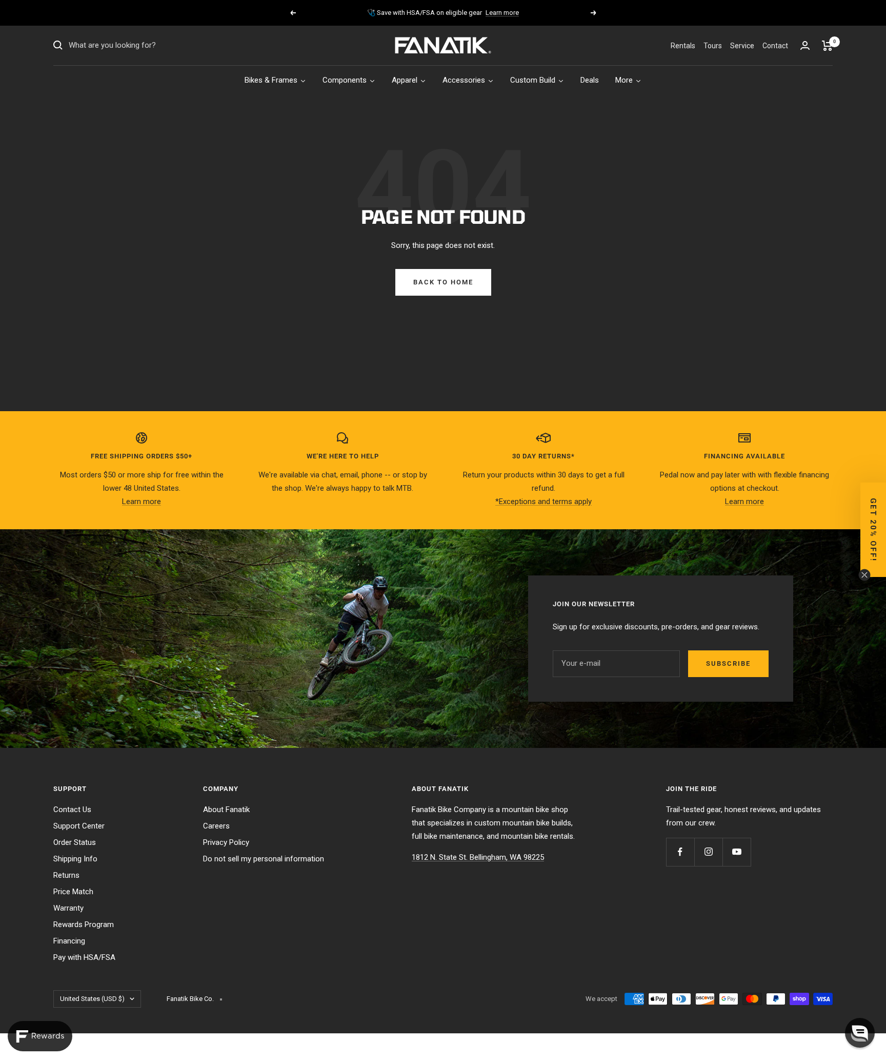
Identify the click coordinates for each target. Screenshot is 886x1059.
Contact (775, 46)
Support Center (79, 826)
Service (742, 46)
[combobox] (146, 45)
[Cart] (827, 46)
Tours (712, 46)
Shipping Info (75, 858)
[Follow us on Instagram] (708, 852)
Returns (66, 875)
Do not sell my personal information (263, 858)
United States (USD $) (92, 999)
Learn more (502, 12)
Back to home (443, 282)
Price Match (73, 891)
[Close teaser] (864, 575)
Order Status (74, 842)
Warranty (68, 908)
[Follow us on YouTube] (736, 852)
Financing (69, 941)
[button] (860, 1033)
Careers (216, 826)
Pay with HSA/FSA (84, 957)
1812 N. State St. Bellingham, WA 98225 (478, 857)
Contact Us (72, 809)
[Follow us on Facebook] (680, 852)
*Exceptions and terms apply (543, 501)
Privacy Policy (226, 842)
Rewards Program (83, 924)
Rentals (683, 46)
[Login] (805, 45)
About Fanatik (226, 809)
